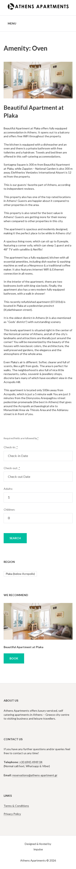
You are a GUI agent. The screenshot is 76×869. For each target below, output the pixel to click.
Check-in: (11, 447)
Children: (9, 509)
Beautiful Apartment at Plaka (23, 647)
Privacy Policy (12, 814)
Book (14, 658)
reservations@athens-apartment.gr (34, 775)
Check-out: (12, 468)
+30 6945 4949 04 (30, 762)
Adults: (8, 488)
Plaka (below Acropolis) (20, 573)
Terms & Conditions (16, 805)
